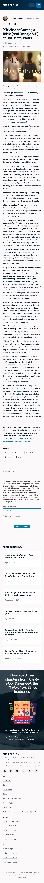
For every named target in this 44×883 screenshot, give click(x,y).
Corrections (7, 789)
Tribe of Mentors (9, 839)
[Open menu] (38, 5)
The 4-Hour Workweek (11, 821)
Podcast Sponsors (10, 853)
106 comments (10, 43)
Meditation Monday (10, 862)
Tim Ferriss (7, 780)
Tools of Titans (8, 835)
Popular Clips (8, 848)
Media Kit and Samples (12, 798)
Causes (5, 794)
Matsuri (20, 391)
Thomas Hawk (12, 89)
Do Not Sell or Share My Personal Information (20, 812)
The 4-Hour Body (9, 826)
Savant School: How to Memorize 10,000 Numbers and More (20, 652)
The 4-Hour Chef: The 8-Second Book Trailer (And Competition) (20, 575)
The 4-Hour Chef (9, 830)
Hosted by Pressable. (33, 766)
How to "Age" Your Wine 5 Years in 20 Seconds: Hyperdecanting (20, 593)
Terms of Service (9, 807)
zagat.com (7, 255)
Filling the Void (13, 46)
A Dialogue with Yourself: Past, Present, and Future (19, 556)
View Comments (22, 526)
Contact (6, 785)
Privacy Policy (8, 803)
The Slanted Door (34, 240)
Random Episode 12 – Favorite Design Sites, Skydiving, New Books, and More (21, 632)
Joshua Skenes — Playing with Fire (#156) (21, 612)
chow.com (34, 252)
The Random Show (10, 858)
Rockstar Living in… (26, 46)
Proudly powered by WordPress (13, 766)
